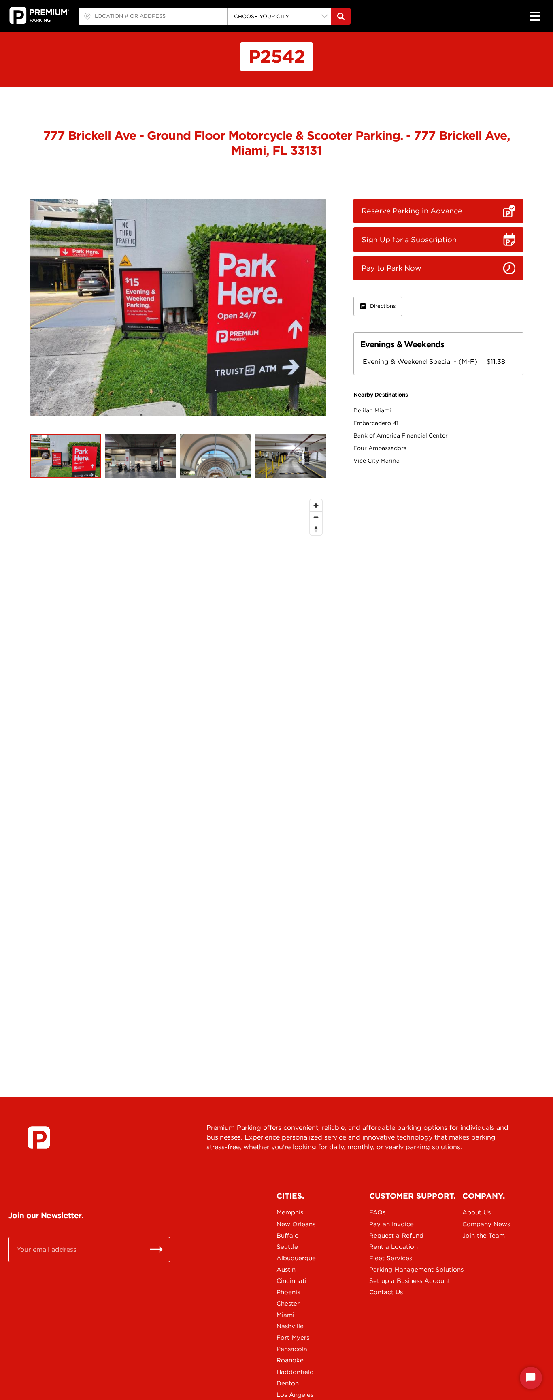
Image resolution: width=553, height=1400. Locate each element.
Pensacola (291, 1349)
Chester (288, 1303)
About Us (476, 1212)
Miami (285, 1315)
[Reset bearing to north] (316, 529)
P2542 (277, 56)
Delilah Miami (372, 410)
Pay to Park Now (391, 268)
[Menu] (535, 16)
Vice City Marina (376, 460)
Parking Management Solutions (397, 1269)
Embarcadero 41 (375, 423)
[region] (178, 775)
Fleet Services (390, 1258)
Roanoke (290, 1360)
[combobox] (153, 16)
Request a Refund (396, 1235)
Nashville (290, 1326)
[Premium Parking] (39, 1137)
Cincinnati (291, 1281)
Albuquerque (296, 1258)
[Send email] (156, 1249)
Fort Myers (292, 1337)
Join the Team (483, 1235)
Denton (287, 1383)
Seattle (287, 1247)
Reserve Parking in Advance (412, 211)
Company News (486, 1224)
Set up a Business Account (397, 1281)
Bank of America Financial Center (400, 435)
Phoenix (288, 1292)
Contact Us (386, 1292)
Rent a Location (393, 1247)
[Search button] (341, 16)
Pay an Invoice (391, 1224)
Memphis (289, 1212)
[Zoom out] (316, 517)
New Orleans (295, 1224)
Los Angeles (294, 1394)
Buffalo (287, 1235)
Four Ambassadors (379, 448)
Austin (286, 1269)
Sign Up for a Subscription (409, 239)
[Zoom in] (316, 505)
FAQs (377, 1212)
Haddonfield (295, 1372)
